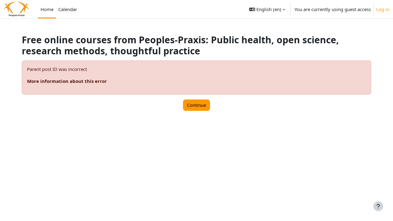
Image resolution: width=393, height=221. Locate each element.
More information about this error (67, 81)
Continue (196, 105)
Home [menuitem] (47, 9)
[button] (267, 9)
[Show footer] (378, 206)
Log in (382, 9)
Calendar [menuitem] (67, 9)
